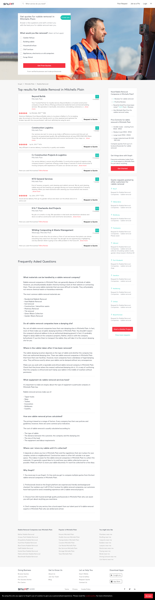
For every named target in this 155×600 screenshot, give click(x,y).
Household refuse (29, 46)
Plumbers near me (105, 534)
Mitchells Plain (29, 84)
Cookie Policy (85, 589)
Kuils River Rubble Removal (27, 543)
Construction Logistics (42, 128)
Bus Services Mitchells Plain (68, 548)
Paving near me (104, 551)
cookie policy (91, 596)
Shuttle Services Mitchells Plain (69, 537)
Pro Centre (22, 582)
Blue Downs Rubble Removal (28, 545)
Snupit (20, 84)
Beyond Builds (38, 96)
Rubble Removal (42, 84)
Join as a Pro (135, 4)
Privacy (75, 589)
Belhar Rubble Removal (26, 534)
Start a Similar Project (123, 329)
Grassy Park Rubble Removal (28, 537)
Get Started (122, 168)
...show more (82, 165)
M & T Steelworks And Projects (46, 208)
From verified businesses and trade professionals (44, 71)
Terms (67, 589)
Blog (50, 580)
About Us (52, 574)
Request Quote (84, 580)
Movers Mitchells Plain (66, 534)
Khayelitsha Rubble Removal (28, 540)
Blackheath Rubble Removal (28, 557)
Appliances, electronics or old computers (38, 53)
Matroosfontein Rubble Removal (29, 554)
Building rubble (28, 42)
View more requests (122, 335)
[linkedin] (134, 589)
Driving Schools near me (107, 557)
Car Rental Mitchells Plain (67, 545)
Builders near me (105, 543)
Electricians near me (106, 548)
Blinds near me (104, 554)
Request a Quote (91, 119)
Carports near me (105, 540)
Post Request (122, 4)
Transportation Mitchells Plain (69, 540)
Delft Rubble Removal (25, 548)
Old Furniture (28, 49)
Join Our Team (54, 577)
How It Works (83, 574)
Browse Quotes (23, 574)
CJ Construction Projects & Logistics (49, 155)
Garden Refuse (28, 38)
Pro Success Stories (25, 580)
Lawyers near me (105, 545)
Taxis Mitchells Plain (65, 554)
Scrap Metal (28, 57)
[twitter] (129, 589)
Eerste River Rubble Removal (28, 551)
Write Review (43, 170)
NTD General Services (42, 179)
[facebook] (124, 589)
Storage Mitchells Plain (66, 551)
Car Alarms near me (106, 559)
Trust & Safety (84, 577)
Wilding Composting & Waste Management (52, 230)
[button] (151, 4)
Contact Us (83, 582)
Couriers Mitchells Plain (67, 543)
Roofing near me (105, 537)
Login (145, 4)
